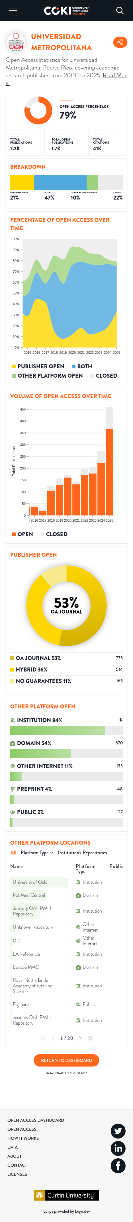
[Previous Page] (53, 1038)
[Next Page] (80, 1038)
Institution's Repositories (82, 852)
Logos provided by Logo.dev (66, 1211)
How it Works (23, 1138)
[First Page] (43, 1038)
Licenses (17, 1174)
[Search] (120, 10)
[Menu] (13, 10)
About (14, 1156)
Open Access (21, 1129)
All (13, 852)
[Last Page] (90, 1038)
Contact (17, 1165)
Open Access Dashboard (35, 1120)
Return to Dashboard (66, 1060)
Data (12, 1147)
